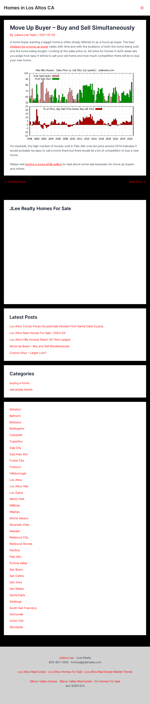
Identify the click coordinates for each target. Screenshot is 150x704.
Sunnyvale (16, 614)
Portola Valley (18, 563)
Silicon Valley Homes (43, 681)
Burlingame (17, 428)
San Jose (16, 582)
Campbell (16, 435)
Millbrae (15, 505)
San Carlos (17, 576)
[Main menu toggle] (142, 8)
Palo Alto (15, 556)
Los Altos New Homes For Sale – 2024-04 (37, 333)
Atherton (15, 409)
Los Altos (16, 480)
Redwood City (19, 537)
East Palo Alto (19, 454)
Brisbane (15, 422)
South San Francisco (23, 608)
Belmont (15, 416)
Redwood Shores (21, 544)
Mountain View (19, 524)
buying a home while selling (43, 164)
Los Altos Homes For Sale (65, 672)
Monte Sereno (19, 518)
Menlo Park (17, 499)
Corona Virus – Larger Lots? (28, 353)
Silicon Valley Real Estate (76, 681)
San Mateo (17, 588)
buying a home (19, 383)
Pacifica (15, 550)
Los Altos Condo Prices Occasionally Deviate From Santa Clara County (56, 326)
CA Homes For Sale (107, 681)
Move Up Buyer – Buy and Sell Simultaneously (40, 346)
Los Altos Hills (19, 486)
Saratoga (15, 601)
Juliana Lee (66, 658)
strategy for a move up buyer (29, 46)
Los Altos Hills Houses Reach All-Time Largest (40, 339)
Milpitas (15, 512)
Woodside (16, 627)
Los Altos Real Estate (32, 672)
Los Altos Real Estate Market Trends (108, 672)
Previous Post (15, 181)
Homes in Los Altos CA (29, 8)
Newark (15, 531)
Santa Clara (17, 595)
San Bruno (16, 569)
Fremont (15, 467)
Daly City (15, 448)
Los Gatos (16, 492)
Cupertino (16, 441)
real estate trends (21, 389)
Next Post (137, 181)
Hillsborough (18, 473)
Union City (17, 620)
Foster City (17, 460)
